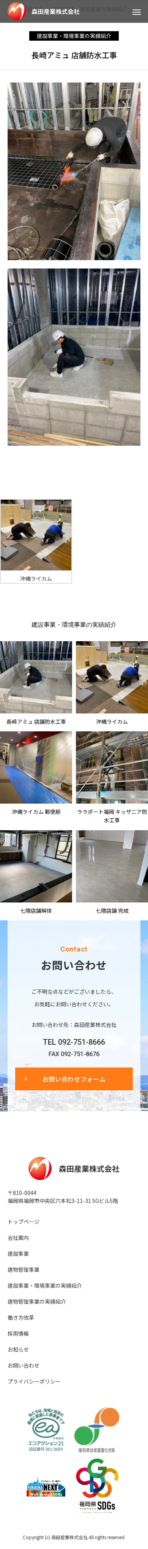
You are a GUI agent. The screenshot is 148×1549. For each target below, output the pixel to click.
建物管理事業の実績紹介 (37, 1301)
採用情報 (18, 1333)
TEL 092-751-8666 (74, 1042)
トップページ (23, 1221)
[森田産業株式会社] (66, 11)
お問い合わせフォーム (74, 1079)
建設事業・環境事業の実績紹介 (74, 36)
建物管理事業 (23, 1269)
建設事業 (18, 1253)
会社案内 (18, 1237)
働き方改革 (21, 1317)
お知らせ (18, 1349)
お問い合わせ (23, 1365)
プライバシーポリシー (34, 1381)
